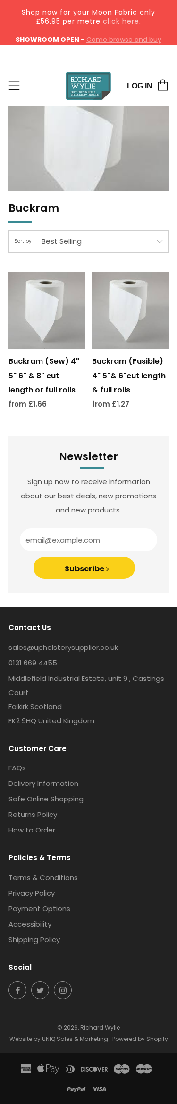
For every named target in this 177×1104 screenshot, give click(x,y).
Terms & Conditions (43, 877)
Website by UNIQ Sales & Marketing (59, 1039)
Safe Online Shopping (46, 799)
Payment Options (39, 908)
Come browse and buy (123, 39)
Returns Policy (32, 814)
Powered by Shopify (140, 1039)
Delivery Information (43, 783)
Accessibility (29, 924)
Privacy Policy (31, 893)
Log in (139, 86)
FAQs (17, 768)
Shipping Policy (34, 939)
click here (121, 21)
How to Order (31, 830)
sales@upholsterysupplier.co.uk (63, 647)
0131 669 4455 (32, 663)
